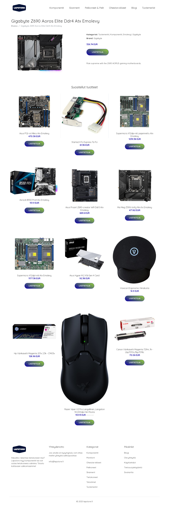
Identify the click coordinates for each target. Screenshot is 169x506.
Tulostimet (91, 482)
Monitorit (90, 457)
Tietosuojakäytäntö (133, 467)
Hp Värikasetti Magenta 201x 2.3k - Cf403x (34, 353)
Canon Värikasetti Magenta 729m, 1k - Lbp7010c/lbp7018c (134, 351)
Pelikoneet (91, 467)
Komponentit (56, 7)
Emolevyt (127, 34)
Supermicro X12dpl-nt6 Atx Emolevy (34, 275)
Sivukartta (128, 472)
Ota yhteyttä (130, 457)
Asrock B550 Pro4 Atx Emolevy (34, 200)
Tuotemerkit (148, 7)
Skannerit (74, 7)
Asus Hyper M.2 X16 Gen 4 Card (84, 275)
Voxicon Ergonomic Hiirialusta (134, 288)
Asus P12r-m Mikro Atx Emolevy (34, 133)
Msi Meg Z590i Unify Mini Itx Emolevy (134, 207)
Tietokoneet (92, 477)
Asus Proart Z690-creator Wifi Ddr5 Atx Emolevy (84, 208)
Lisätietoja (97, 52)
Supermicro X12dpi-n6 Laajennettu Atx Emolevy (134, 134)
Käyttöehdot (130, 462)
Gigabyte (136, 34)
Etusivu (14, 26)
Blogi (134, 7)
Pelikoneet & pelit (94, 7)
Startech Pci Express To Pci (85, 142)
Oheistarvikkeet (117, 7)
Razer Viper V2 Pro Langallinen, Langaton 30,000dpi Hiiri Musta (84, 410)
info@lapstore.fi (56, 461)
